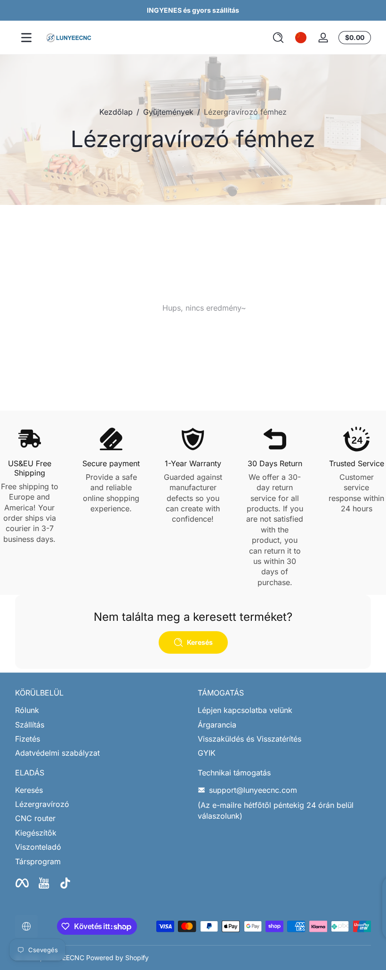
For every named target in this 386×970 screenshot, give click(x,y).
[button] (278, 38)
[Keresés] (278, 37)
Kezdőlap (116, 112)
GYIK (207, 753)
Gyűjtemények (168, 112)
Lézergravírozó (42, 804)
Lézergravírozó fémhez (245, 112)
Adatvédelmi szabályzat (57, 753)
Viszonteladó (38, 847)
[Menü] (26, 37)
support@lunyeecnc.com (253, 790)
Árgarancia (217, 724)
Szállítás (29, 724)
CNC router (35, 818)
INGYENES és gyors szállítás (193, 10)
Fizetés (27, 738)
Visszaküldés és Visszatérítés (249, 738)
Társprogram (38, 861)
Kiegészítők (35, 832)
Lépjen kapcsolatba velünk (245, 710)
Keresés (29, 790)
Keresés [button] (200, 642)
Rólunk (27, 710)
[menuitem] (101, 710)
